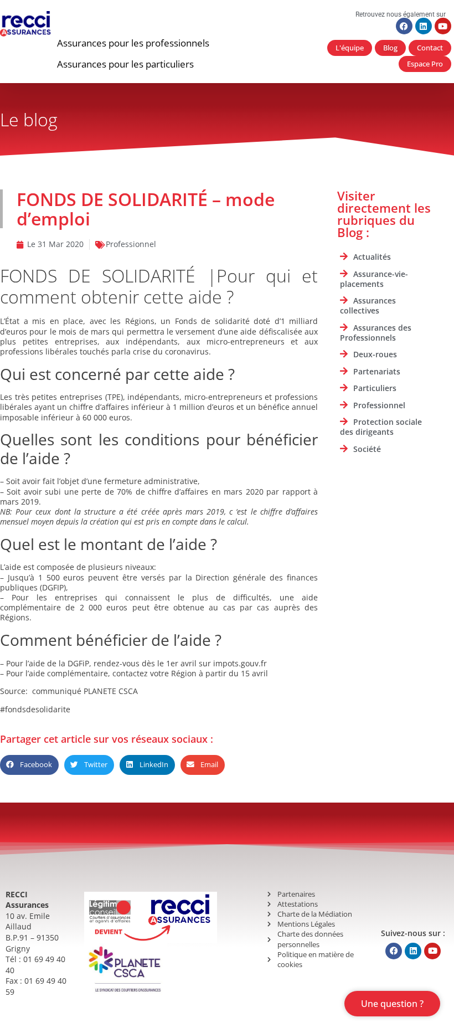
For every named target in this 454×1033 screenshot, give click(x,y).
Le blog (29, 119)
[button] (133, 43)
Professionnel (131, 244)
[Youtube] (443, 26)
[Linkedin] (423, 26)
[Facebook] (404, 26)
